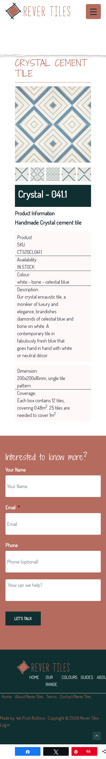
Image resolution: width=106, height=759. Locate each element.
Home (34, 677)
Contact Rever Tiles (75, 696)
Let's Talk (23, 618)
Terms (51, 696)
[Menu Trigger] (93, 11)
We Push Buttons (30, 718)
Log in (5, 725)
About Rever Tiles (29, 696)
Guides (87, 677)
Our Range (51, 681)
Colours (69, 677)
